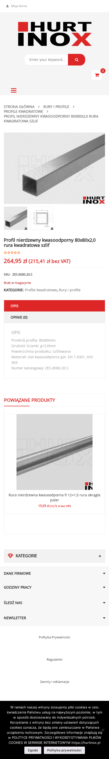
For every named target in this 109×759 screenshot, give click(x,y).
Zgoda (33, 750)
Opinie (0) (19, 317)
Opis (15, 305)
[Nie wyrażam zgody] (102, 729)
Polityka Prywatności (54, 637)
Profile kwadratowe (23, 111)
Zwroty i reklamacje (54, 681)
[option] (54, 168)
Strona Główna (19, 106)
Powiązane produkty (29, 400)
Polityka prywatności (64, 750)
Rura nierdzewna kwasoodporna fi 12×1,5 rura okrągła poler (54, 497)
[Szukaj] (76, 59)
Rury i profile (56, 106)
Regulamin (55, 659)
